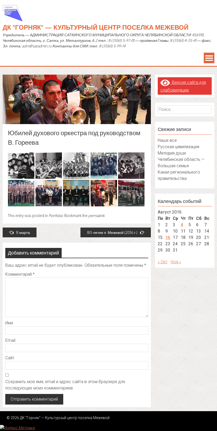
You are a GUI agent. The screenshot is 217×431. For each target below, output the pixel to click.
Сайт (9, 357)
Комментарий (20, 274)
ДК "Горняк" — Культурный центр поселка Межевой (95, 27)
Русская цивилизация (178, 146)
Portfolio (56, 215)
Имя (9, 322)
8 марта (23, 232)
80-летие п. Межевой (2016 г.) (112, 232)
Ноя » (176, 261)
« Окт (163, 261)
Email (10, 340)
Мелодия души (172, 153)
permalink (96, 215)
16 (167, 237)
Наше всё (167, 140)
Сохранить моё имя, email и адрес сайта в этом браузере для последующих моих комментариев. (65, 385)
